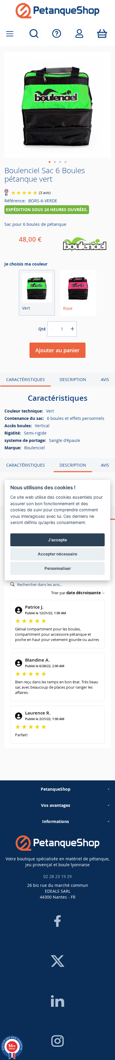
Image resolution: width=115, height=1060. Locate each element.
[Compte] (79, 33)
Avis (105, 379)
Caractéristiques (25, 379)
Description (73, 379)
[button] (49, 162)
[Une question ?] (57, 33)
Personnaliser (58, 568)
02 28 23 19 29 (57, 876)
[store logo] (57, 11)
